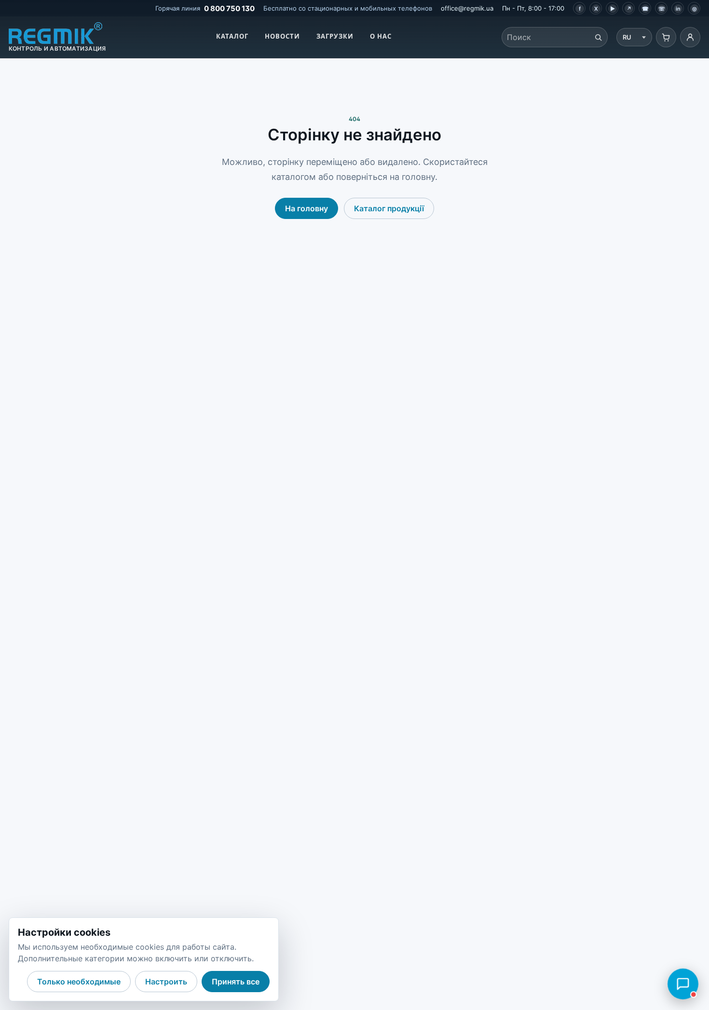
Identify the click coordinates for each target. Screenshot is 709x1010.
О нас (381, 36)
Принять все (235, 981)
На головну (306, 208)
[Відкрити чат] (683, 984)
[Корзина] (666, 37)
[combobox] (545, 37)
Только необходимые (79, 981)
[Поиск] (598, 37)
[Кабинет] (690, 37)
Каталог (232, 36)
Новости (282, 36)
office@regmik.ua (467, 8)
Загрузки (335, 36)
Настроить (166, 981)
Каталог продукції (389, 208)
